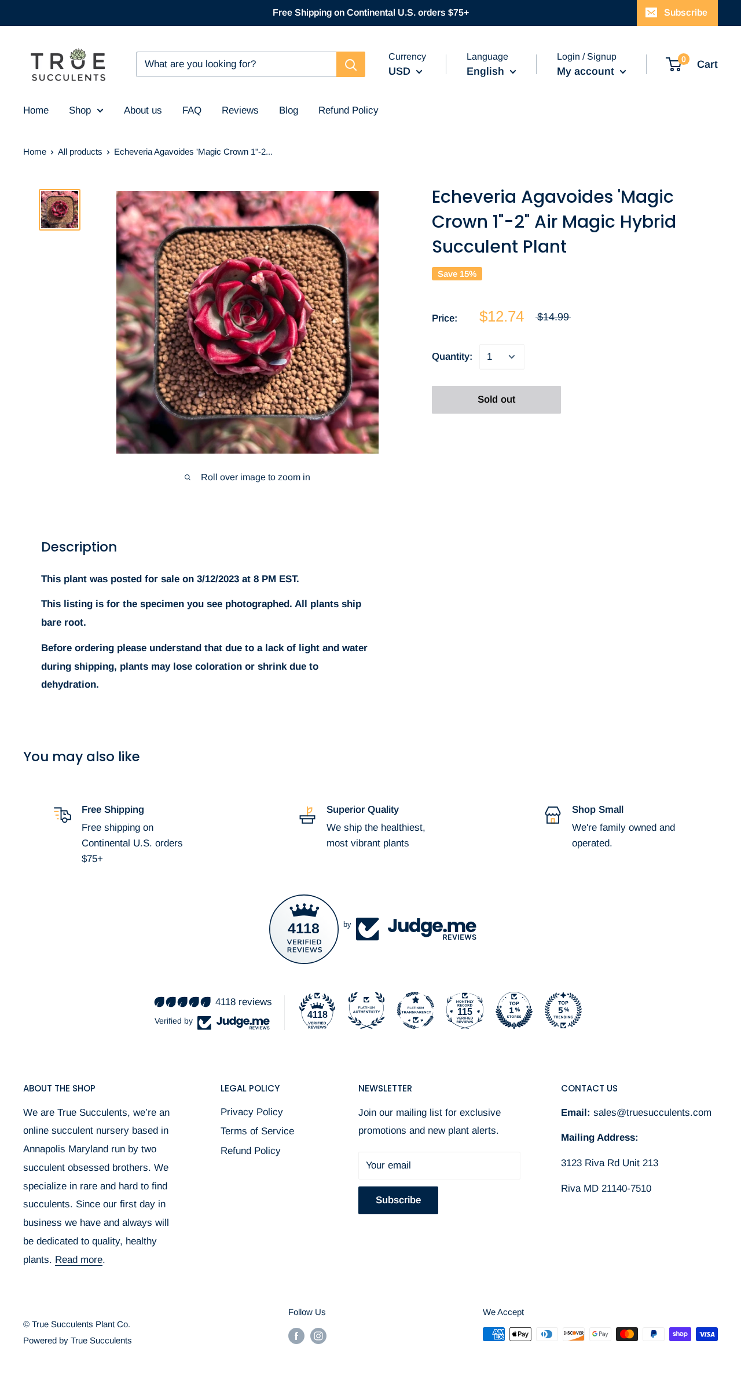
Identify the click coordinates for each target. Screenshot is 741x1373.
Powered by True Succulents (77, 1340)
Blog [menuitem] (288, 110)
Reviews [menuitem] (240, 110)
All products (80, 151)
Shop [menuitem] (80, 110)
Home (34, 151)
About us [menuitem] (143, 110)
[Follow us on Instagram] (318, 1335)
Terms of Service (257, 1131)
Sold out (496, 399)
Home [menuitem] (36, 110)
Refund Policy (251, 1150)
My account (587, 71)
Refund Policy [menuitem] (348, 110)
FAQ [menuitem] (191, 110)
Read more (78, 1259)
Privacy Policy (252, 1112)
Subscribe (685, 12)
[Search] (350, 64)
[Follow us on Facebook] (296, 1335)
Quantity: (452, 356)
